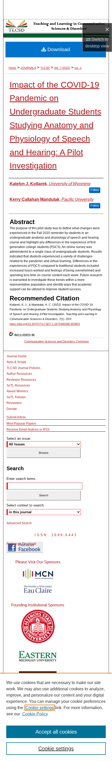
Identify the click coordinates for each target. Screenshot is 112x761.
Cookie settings (39, 707)
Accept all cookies (56, 732)
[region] (56, 717)
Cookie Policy (35, 714)
